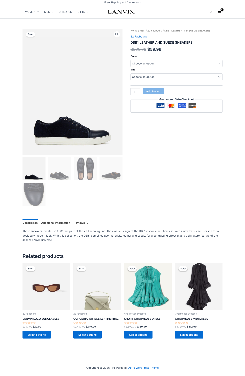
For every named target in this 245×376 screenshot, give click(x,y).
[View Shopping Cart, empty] (219, 12)
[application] (37, 11)
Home (134, 30)
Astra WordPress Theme (143, 367)
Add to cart (153, 91)
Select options (37, 334)
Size (132, 69)
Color (133, 56)
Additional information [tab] (55, 222)
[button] (211, 12)
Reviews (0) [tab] (82, 222)
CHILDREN (65, 11)
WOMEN (30, 11)
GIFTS (81, 11)
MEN (47, 11)
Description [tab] (30, 222)
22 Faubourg (154, 30)
